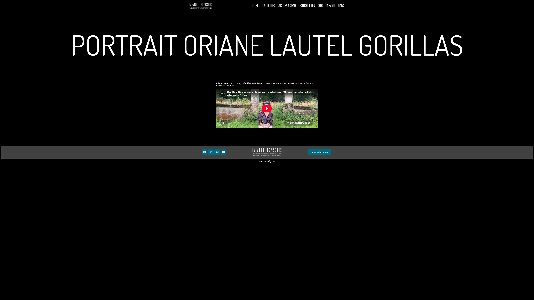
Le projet (254, 5)
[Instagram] (211, 152)
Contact (341, 5)
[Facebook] (204, 152)
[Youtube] (223, 152)
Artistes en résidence (287, 5)
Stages (320, 5)
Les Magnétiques (268, 5)
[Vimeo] (217, 152)
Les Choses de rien (307, 5)
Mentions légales (267, 161)
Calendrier (330, 5)
